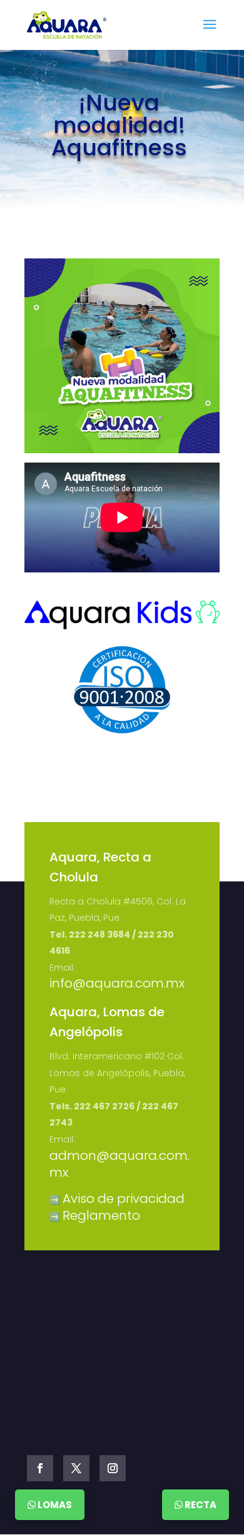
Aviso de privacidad (124, 1198)
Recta (199, 1504)
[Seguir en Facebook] (40, 1468)
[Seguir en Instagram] (112, 1468)
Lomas (54, 1504)
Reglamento (101, 1215)
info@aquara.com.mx (117, 983)
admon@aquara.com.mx (119, 1164)
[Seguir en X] (76, 1468)
